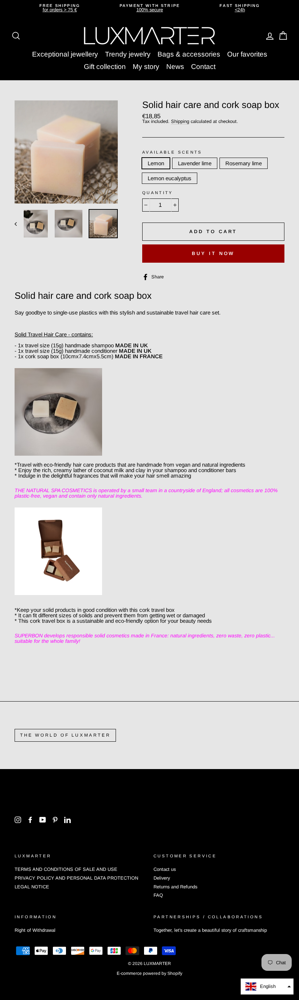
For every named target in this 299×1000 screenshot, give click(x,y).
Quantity (157, 193)
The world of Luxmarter (65, 735)
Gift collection (105, 66)
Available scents (172, 152)
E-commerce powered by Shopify (149, 973)
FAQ (158, 895)
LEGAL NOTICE (32, 886)
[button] (267, 986)
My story (146, 66)
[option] (60, 8)
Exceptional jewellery (65, 54)
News (175, 66)
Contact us (165, 869)
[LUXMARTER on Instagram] (18, 819)
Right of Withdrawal (35, 930)
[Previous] (19, 223)
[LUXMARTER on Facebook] (30, 819)
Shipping (180, 121)
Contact (203, 66)
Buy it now (213, 253)
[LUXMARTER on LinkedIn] (67, 819)
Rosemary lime (243, 163)
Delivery (162, 878)
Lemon (156, 163)
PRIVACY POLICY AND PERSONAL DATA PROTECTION (76, 878)
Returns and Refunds (175, 886)
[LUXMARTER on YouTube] (42, 819)
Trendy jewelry (128, 54)
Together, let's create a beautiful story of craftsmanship (210, 930)
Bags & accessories (189, 54)
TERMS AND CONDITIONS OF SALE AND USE (66, 869)
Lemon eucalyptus (169, 178)
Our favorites (247, 54)
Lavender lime (194, 163)
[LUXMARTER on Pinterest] (55, 819)
